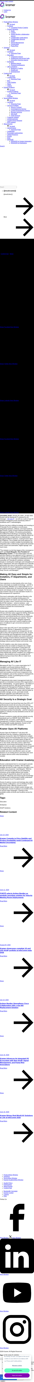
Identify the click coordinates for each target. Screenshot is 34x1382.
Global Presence (12, 134)
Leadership (11, 131)
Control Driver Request (14, 120)
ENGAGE (10, 139)
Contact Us (7, 10)
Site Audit (14, 114)
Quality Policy (8, 1183)
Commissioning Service (18, 109)
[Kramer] (7, 7)
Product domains (12, 29)
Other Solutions (12, 66)
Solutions (7, 47)
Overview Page (16, 53)
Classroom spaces (17, 56)
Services (11, 98)
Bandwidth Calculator (10, 1191)
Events (9, 136)
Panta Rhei (14, 46)
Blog (8, 81)
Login (5, 11)
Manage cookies (17, 1365)
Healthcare (14, 70)
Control (13, 32)
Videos (9, 86)
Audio (13, 31)
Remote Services (16, 112)
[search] (8, 187)
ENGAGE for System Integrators (21, 141)
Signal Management (17, 42)
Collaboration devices (18, 39)
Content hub (5, 254)
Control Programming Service (20, 110)
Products (11, 22)
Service (10, 1178)
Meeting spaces (16, 63)
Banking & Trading (17, 68)
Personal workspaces (18, 65)
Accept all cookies (17, 1370)
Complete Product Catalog (19, 27)
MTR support (11, 122)
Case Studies (11, 82)
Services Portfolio (13, 105)
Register (10, 96)
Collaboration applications (19, 37)
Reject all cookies (17, 1375)
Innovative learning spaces (19, 60)
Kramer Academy (9, 87)
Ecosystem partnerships (15, 133)
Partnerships (8, 1184)
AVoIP (13, 41)
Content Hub (8, 73)
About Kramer (8, 124)
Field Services (15, 115)
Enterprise (10, 61)
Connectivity (15, 44)
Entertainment (15, 71)
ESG (8, 138)
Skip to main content (6, 1)
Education (10, 55)
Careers (6, 1194)
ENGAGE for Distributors (19, 143)
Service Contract (16, 107)
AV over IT (10, 519)
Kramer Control (8, 1193)
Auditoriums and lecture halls (20, 58)
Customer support (13, 117)
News (9, 84)
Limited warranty (12, 119)
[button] (17, 168)
